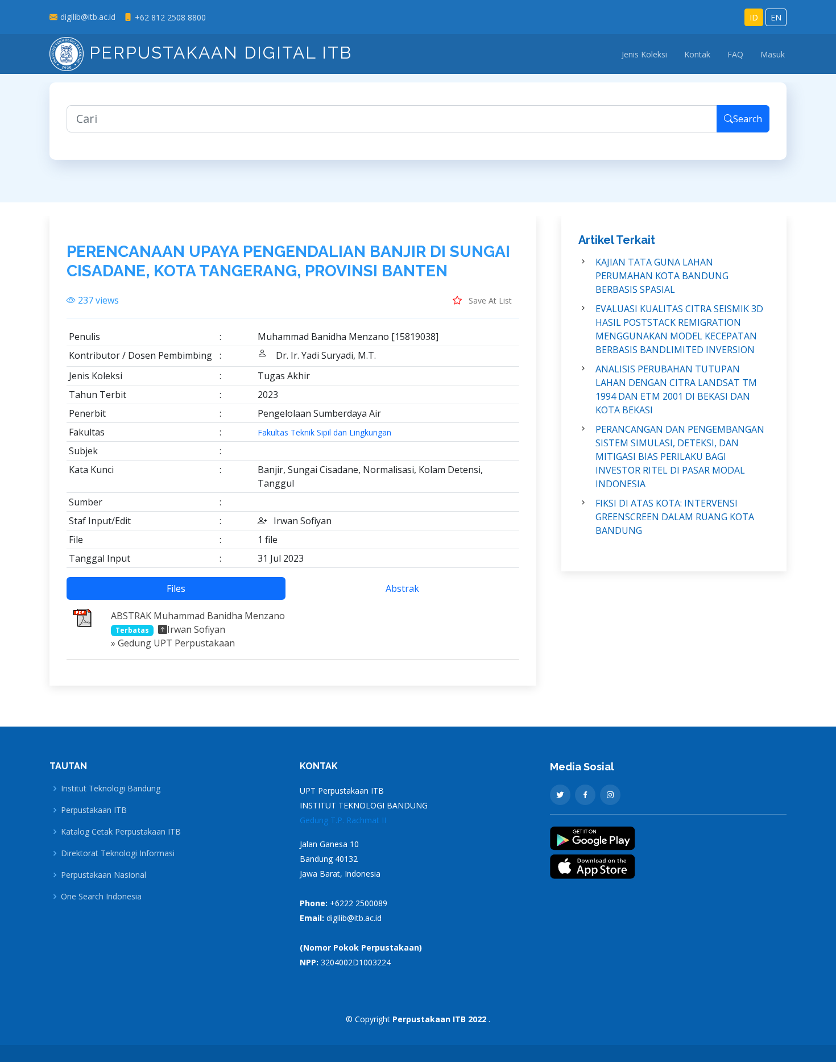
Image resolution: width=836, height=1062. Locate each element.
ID (754, 17)
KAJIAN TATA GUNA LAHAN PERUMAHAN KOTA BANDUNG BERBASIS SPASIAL (662, 276)
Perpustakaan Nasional (103, 875)
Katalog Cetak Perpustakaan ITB (121, 832)
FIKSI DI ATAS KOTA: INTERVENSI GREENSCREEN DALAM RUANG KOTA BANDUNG (674, 517)
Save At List (489, 300)
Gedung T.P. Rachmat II (343, 820)
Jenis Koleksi (644, 54)
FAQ (735, 54)
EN (776, 17)
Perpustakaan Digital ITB (218, 53)
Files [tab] (176, 588)
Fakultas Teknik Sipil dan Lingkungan (324, 433)
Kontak (697, 54)
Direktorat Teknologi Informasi (118, 853)
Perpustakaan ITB (94, 810)
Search (747, 119)
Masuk (772, 54)
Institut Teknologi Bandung (110, 789)
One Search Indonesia (101, 897)
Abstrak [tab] (402, 588)
